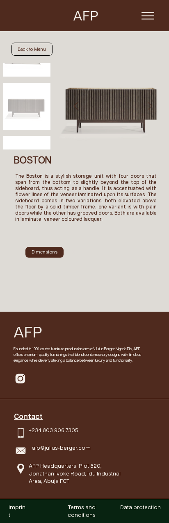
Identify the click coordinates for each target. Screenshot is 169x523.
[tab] (44, 252)
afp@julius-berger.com (61, 448)
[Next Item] (150, 106)
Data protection (140, 507)
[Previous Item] (75, 106)
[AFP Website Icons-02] (20, 378)
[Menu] (147, 15)
